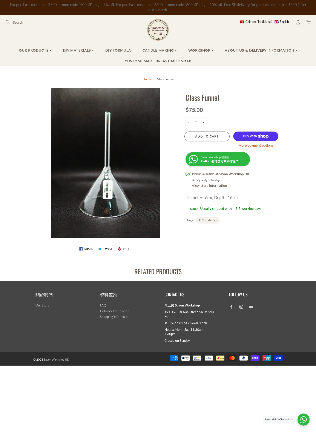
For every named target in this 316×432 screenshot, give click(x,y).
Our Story (42, 305)
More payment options (255, 145)
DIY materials (208, 220)
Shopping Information (115, 317)
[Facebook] (231, 307)
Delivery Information (114, 311)
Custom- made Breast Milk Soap (158, 61)
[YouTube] (251, 307)
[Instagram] (241, 307)
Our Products (34, 50)
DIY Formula (118, 50)
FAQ (103, 305)
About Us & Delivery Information (260, 50)
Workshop (200, 50)
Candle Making (159, 50)
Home (147, 79)
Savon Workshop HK (56, 359)
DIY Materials (77, 50)
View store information (209, 185)
